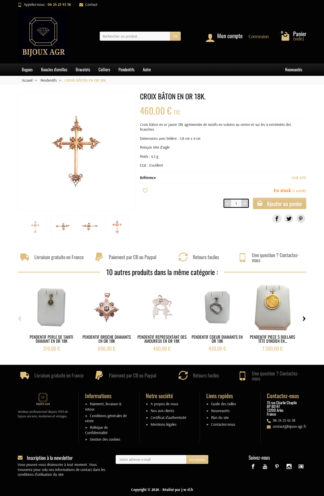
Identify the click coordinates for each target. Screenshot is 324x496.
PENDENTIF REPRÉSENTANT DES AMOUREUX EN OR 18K (162, 339)
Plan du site (220, 417)
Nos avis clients (162, 410)
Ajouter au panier (284, 203)
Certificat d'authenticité (168, 417)
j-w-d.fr (187, 489)
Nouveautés (293, 69)
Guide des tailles (223, 403)
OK (175, 36)
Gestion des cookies (105, 439)
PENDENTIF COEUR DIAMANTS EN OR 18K (217, 339)
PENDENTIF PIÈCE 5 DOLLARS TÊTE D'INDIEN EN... (272, 339)
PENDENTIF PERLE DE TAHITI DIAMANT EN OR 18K (51, 339)
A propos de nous (164, 403)
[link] (276, 218)
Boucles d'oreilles (54, 69)
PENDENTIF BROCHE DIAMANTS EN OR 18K (107, 339)
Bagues (27, 69)
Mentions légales (163, 424)
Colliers (104, 69)
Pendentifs (126, 69)
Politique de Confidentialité (96, 430)
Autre (147, 69)
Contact (91, 4)
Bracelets (83, 69)
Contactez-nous (223, 424)
